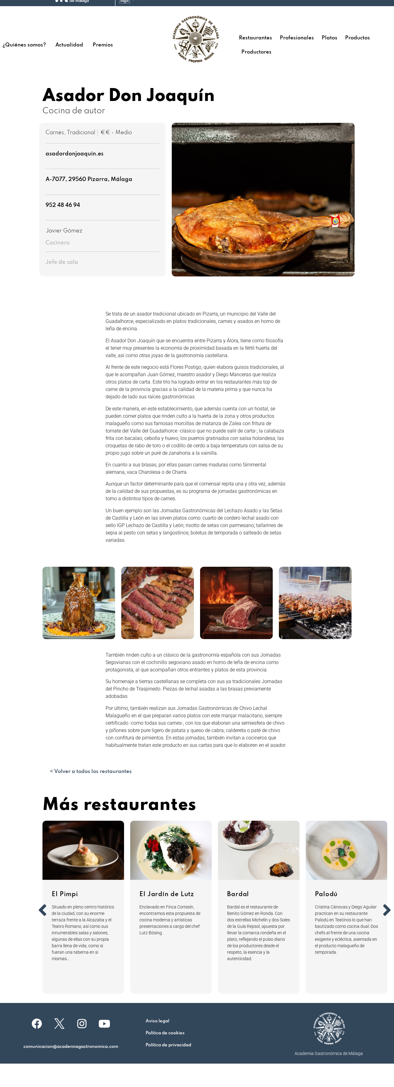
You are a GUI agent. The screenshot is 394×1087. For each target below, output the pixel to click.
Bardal (238, 895)
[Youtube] (104, 1023)
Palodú (326, 895)
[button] (78, 603)
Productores (256, 52)
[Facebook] (36, 1023)
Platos (329, 38)
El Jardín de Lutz (166, 895)
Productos (357, 38)
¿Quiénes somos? (24, 45)
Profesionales (297, 38)
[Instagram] (81, 1023)
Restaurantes (255, 38)
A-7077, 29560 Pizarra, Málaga (89, 179)
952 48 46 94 (63, 205)
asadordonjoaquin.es (74, 154)
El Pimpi (65, 895)
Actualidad (69, 45)
